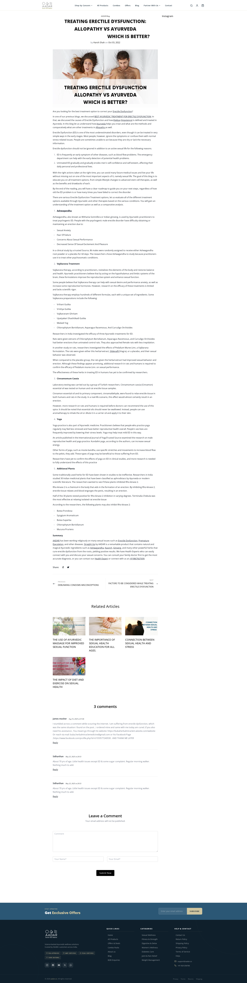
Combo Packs (113, 947)
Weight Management (151, 960)
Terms (183, 979)
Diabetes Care (148, 952)
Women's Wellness (150, 947)
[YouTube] (59, 965)
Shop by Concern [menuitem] (82, 5)
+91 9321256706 (184, 965)
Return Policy (181, 939)
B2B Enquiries (114, 960)
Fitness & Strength (150, 939)
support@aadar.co (185, 961)
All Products (113, 939)
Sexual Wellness (149, 935)
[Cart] (202, 5)
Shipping (199, 979)
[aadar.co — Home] (54, 5)
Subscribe (194, 911)
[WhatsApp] (70, 965)
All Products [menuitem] (102, 5)
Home (110, 935)
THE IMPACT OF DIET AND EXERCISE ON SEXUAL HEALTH (68, 683)
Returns (190, 979)
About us (112, 952)
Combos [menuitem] (116, 5)
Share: (56, 567)
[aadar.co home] (72, 934)
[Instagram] (47, 965)
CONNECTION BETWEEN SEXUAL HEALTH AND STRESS (139, 643)
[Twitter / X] (65, 965)
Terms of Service (183, 952)
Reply (55, 742)
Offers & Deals (114, 943)
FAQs (178, 956)
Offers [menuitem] (128, 5)
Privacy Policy (181, 947)
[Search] (191, 5)
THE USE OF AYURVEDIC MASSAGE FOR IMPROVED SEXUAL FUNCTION (68, 643)
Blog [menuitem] (137, 5)
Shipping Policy (182, 943)
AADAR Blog (105, 16)
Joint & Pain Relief (149, 956)
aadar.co (54, 979)
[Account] (197, 5)
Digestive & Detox (149, 943)
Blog (110, 956)
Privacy (175, 979)
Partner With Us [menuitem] (151, 5)
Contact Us (180, 935)
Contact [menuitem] (168, 5)
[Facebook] (53, 965)
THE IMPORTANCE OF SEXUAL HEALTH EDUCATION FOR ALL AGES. (102, 645)
